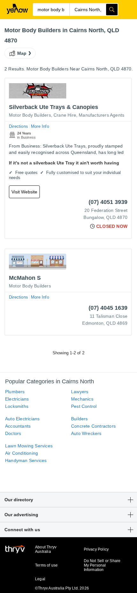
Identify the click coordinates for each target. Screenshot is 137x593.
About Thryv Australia (45, 549)
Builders (79, 418)
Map (22, 53)
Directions (18, 126)
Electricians (17, 398)
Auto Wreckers (86, 433)
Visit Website (24, 191)
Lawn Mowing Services (29, 445)
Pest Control (84, 406)
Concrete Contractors (93, 426)
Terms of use (46, 565)
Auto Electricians (22, 418)
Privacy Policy (96, 549)
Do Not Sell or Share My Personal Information (102, 565)
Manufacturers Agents (101, 115)
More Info (40, 126)
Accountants (18, 426)
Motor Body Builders (30, 115)
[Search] (112, 9)
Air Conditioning (21, 453)
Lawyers (79, 391)
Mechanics (82, 398)
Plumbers (15, 391)
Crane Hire (65, 115)
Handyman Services (26, 460)
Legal (40, 579)
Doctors (13, 433)
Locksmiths (16, 406)
